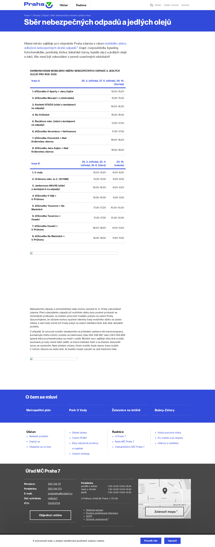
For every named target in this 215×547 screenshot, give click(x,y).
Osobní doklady (81, 453)
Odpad (45, 15)
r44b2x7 (53, 498)
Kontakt (185, 5)
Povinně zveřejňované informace (102, 513)
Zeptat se (34, 441)
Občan (64, 5)
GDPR (89, 516)
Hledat (157, 5)
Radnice (81, 5)
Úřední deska (79, 432)
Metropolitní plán (38, 410)
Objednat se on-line (40, 446)
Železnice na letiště (126, 410)
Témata (36, 15)
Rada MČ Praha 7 (124, 441)
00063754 (54, 503)
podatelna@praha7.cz (60, 493)
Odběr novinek (171, 5)
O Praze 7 (120, 436)
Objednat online (50, 515)
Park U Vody (78, 410)
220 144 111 (54, 483)
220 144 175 (55, 488)
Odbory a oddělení (168, 443)
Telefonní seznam (94, 510)
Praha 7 (27, 15)
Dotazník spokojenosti (97, 519)
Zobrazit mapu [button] (165, 511)
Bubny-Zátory (164, 410)
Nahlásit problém (38, 436)
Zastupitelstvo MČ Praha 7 (130, 446)
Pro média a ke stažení (170, 437)
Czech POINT (79, 437)
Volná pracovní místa (169, 432)
